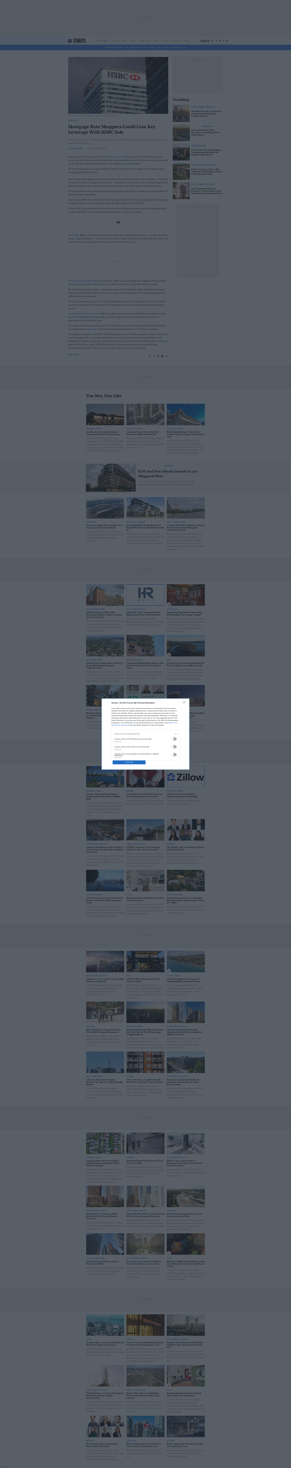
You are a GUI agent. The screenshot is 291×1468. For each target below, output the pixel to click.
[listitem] (145, 734)
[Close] (185, 703)
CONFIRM (129, 762)
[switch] (174, 738)
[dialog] (145, 734)
